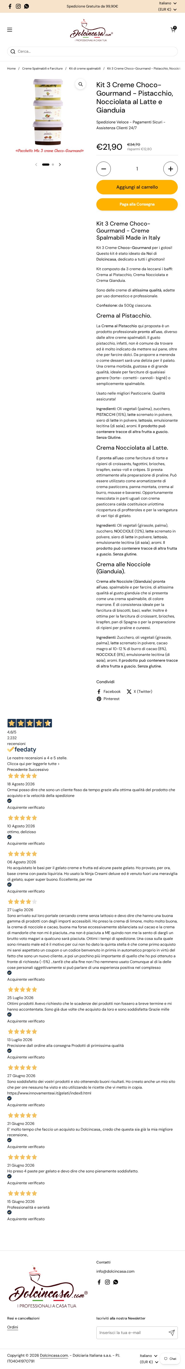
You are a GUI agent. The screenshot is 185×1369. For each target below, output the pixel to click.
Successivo (38, 769)
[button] (173, 30)
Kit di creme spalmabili (85, 68)
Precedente (17, 769)
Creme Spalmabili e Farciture (42, 68)
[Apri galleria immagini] (80, 84)
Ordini (12, 1327)
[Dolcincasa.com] (91, 30)
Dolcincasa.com (54, 1355)
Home (11, 68)
